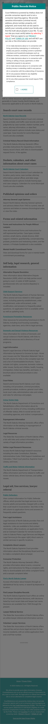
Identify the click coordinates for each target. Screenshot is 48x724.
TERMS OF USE (21, 38)
